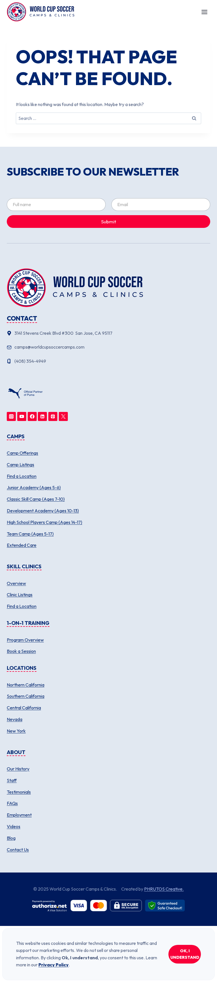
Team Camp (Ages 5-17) (30, 534)
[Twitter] (63, 416)
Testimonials (19, 792)
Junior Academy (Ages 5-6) (34, 487)
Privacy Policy (53, 964)
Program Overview (25, 640)
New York (16, 731)
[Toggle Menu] (204, 12)
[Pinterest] (52, 416)
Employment (19, 815)
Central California (24, 707)
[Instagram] (11, 416)
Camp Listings (20, 464)
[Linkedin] (42, 416)
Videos (13, 826)
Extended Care (21, 545)
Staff (12, 780)
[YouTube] (21, 416)
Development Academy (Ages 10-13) (43, 510)
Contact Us (18, 849)
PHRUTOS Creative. (164, 889)
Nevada (14, 719)
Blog (11, 838)
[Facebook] (32, 416)
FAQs (12, 803)
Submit (108, 221)
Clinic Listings (19, 594)
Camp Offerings (22, 453)
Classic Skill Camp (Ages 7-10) (36, 499)
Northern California (25, 685)
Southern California (25, 696)
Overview (16, 583)
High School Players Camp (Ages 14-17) (44, 522)
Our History (18, 769)
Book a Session (21, 651)
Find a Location (21, 476)
